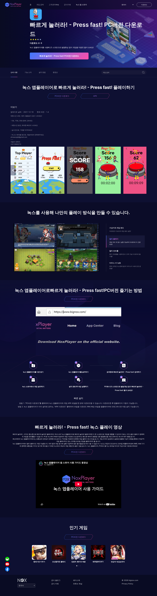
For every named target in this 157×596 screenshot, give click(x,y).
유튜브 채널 (77, 584)
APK (95, 96)
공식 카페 (55, 584)
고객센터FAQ (54, 5)
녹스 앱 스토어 (81, 5)
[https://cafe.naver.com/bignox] (7, 559)
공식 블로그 (55, 580)
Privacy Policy (127, 584)
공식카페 (67, 5)
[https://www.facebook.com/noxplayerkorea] (7, 569)
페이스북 (76, 580)
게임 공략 (40, 5)
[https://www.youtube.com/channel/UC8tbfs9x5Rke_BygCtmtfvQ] (7, 564)
